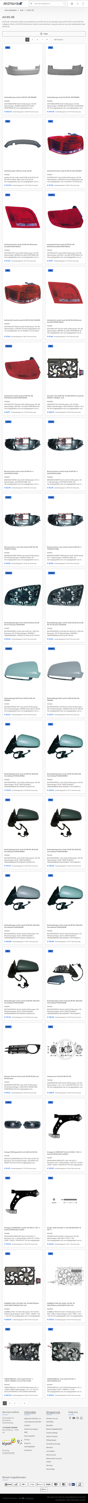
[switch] (26, 751)
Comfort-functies (34, 758)
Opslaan (44, 777)
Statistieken (32, 751)
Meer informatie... (55, 734)
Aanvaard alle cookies (44, 771)
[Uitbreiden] (63, 746)
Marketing (32, 755)
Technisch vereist (34, 747)
